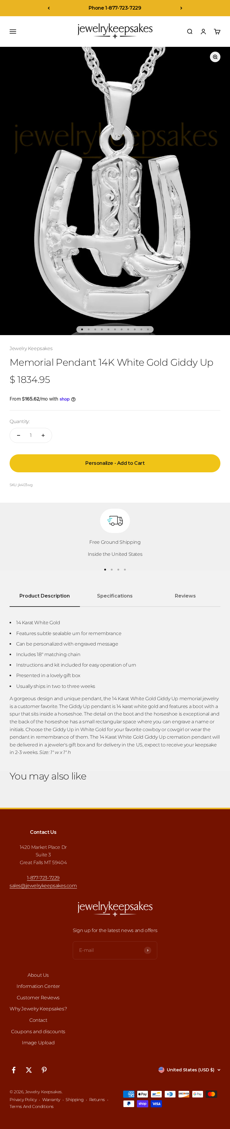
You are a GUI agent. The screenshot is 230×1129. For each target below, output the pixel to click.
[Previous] (49, 8)
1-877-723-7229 (43, 878)
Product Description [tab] (44, 596)
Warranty (51, 1099)
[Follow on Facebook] (14, 1070)
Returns (97, 1099)
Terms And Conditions (32, 1106)
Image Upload (38, 1043)
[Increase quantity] (43, 435)
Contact (38, 1020)
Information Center (38, 986)
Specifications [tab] (115, 596)
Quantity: (19, 421)
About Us (38, 975)
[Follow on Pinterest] (44, 1070)
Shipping (75, 1099)
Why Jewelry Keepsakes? (38, 1009)
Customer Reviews (38, 997)
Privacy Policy (23, 1099)
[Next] (181, 8)
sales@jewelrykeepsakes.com (43, 885)
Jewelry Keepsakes (31, 348)
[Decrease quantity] (18, 435)
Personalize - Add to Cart (114, 463)
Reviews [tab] (185, 596)
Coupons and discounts (38, 1031)
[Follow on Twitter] (29, 1070)
